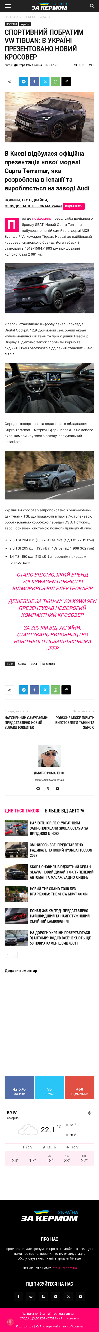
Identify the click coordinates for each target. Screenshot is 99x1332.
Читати (49, 1077)
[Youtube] (59, 789)
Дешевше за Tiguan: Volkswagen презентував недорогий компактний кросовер (52, 608)
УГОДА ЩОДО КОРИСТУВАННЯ (41, 1318)
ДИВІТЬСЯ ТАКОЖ (22, 811)
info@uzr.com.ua (64, 1268)
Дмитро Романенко (28, 65)
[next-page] (15, 955)
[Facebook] (34, 81)
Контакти (73, 1318)
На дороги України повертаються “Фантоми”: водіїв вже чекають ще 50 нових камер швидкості (60, 938)
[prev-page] (7, 955)
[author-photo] (49, 767)
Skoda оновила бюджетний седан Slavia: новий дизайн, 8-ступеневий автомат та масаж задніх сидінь (61, 872)
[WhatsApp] (55, 81)
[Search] (92, 6)
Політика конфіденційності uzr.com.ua (48, 1314)
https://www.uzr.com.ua (49, 779)
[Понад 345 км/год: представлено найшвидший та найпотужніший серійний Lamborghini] (16, 916)
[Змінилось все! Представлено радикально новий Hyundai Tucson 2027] (16, 850)
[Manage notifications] (10, 1322)
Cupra (22, 663)
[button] (7, 6)
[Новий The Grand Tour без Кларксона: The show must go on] (16, 894)
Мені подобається (19, 1077)
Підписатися (80, 1077)
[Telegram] (23, 81)
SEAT (34, 663)
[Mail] (30, 1296)
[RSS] (43, 1296)
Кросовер (48, 663)
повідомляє (42, 218)
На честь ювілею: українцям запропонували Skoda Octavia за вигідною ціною (59, 828)
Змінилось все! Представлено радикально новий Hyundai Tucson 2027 (61, 850)
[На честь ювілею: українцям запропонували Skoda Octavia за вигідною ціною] (16, 828)
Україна (44, 17)
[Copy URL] (66, 81)
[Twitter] (45, 81)
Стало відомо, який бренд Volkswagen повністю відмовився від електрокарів (52, 581)
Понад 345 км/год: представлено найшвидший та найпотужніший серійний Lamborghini (60, 916)
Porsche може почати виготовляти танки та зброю (74, 723)
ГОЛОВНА (11, 17)
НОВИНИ (29, 17)
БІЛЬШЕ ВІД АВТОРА (64, 811)
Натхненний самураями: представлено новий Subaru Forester (26, 723)
